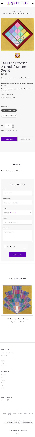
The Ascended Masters (7, 352)
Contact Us (4, 366)
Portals (3, 382)
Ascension (4, 355)
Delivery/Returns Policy (12, 423)
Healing (3, 380)
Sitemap (18, 433)
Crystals (3, 374)
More (2, 363)
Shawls (3, 388)
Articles (3, 360)
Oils (2, 377)
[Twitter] (2, 400)
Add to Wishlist (25, 139)
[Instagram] (8, 400)
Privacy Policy (27, 423)
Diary (2, 358)
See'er (2, 385)
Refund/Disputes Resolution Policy (17, 421)
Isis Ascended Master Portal (17, 319)
